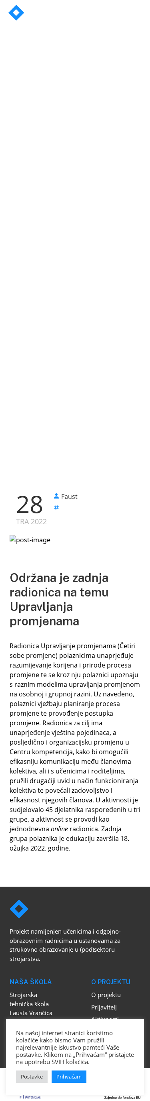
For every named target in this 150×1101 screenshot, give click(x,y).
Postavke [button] (32, 1076)
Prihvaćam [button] (69, 1076)
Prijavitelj (104, 1007)
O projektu (106, 995)
